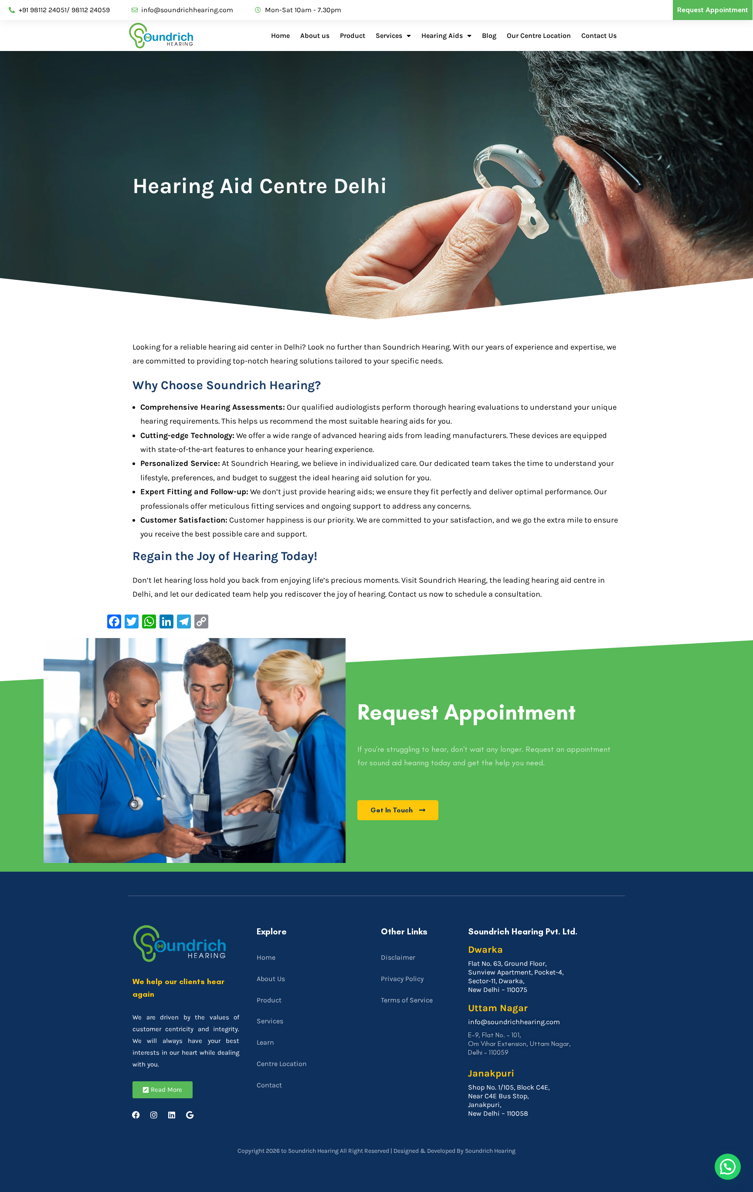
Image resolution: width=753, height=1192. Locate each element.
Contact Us (599, 35)
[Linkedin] (172, 1115)
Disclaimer (398, 957)
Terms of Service (407, 1000)
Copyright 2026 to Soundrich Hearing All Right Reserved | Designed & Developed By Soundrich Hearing (376, 1151)
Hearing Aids (442, 35)
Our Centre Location (539, 35)
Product (352, 35)
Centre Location (282, 1064)
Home (280, 35)
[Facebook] (136, 1115)
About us (314, 35)
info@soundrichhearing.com (514, 1022)
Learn (265, 1042)
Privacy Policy (402, 979)
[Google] (189, 1115)
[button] (728, 1167)
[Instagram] (154, 1115)
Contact (269, 1085)
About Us (271, 979)
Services (389, 35)
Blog (489, 35)
